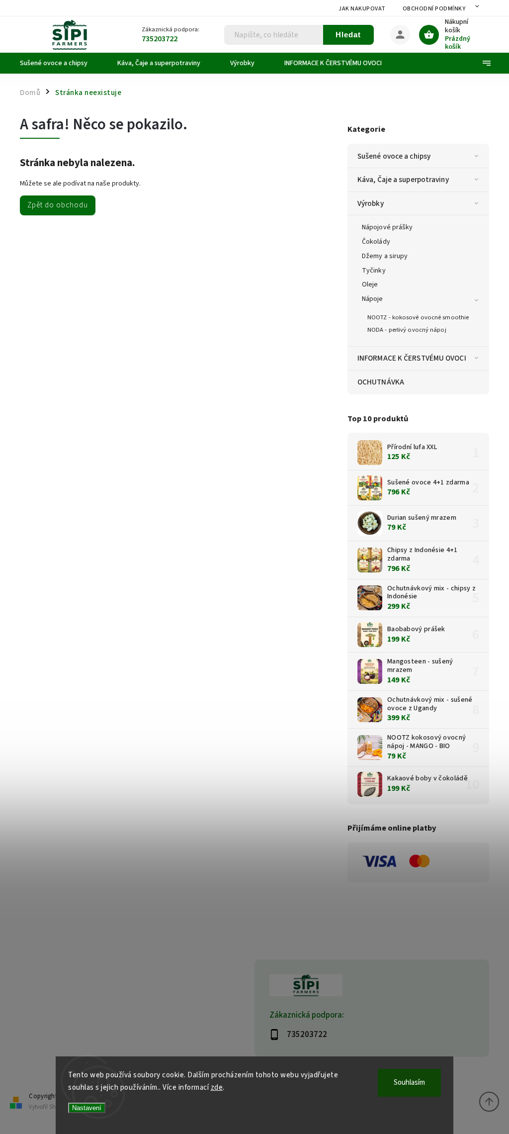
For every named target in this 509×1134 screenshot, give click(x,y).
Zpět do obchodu (57, 204)
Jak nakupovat (362, 8)
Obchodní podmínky (434, 8)
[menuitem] (61, 63)
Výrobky (370, 203)
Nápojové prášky (387, 227)
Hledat (348, 34)
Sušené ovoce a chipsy (393, 156)
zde (217, 1087)
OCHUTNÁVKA (380, 382)
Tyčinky (374, 271)
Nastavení (86, 1108)
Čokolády (376, 242)
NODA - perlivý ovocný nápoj (406, 329)
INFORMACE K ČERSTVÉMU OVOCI (411, 358)
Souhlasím (409, 1082)
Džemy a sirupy (385, 256)
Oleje (370, 284)
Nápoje (372, 299)
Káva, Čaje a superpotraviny (403, 179)
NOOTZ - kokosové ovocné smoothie (418, 317)
